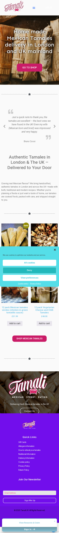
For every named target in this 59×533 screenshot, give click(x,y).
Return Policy (23, 470)
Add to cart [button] (14, 323)
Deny (29, 270)
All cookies (29, 262)
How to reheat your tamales (29, 450)
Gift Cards (22, 442)
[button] (55, 249)
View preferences (29, 277)
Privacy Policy (35, 283)
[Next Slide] (54, 125)
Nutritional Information (26, 454)
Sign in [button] (28, 529)
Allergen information (26, 446)
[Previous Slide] (4, 125)
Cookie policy (23, 283)
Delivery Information (26, 458)
